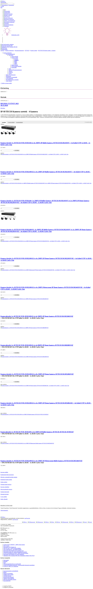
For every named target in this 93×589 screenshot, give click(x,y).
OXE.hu (2, 50)
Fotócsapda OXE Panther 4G (9, 547)
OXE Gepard (6, 545)
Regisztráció (11, 5)
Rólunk (4, 572)
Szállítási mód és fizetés (8, 574)
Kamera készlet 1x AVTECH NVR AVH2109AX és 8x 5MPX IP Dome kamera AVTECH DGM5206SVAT (37, 374)
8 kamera (16, 59)
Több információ (4, 510)
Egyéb (10, 73)
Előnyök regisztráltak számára (9, 579)
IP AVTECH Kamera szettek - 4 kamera (46, 50)
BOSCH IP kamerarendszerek (15, 70)
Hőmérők (5, 561)
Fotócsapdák (7, 11)
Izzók (4, 562)
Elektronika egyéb (15, 35)
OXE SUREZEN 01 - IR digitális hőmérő (12, 549)
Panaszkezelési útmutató (8, 577)
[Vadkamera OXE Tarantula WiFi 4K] (9, 46)
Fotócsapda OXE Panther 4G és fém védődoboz (13, 554)
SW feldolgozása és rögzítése (12, 79)
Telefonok (6, 26)
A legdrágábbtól (19, 122)
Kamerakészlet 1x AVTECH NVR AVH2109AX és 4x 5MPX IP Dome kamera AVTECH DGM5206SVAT (37, 316)
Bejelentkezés (5, 5)
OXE (10, 68)
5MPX (15, 62)
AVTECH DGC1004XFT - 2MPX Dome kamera (14, 544)
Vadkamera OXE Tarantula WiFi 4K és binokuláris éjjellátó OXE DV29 (18, 555)
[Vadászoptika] (4, 49)
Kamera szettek (33, 50)
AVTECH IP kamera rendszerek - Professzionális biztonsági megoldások (19, 565)
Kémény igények (8, 15)
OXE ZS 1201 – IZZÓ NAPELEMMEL (12, 548)
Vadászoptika (7, 12)
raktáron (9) (3, 91)
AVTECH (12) (4, 100)
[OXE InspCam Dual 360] (6, 45)
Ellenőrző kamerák (8, 14)
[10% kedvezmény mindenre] (7, 44)
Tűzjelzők (6, 23)
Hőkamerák (8, 76)
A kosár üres (2, 7)
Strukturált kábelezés (8, 24)
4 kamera (16, 60)
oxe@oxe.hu (3, 2)
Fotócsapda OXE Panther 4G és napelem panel (13, 550)
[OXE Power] (4, 48)
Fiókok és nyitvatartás (8, 573)
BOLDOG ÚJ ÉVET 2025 (10, 104)
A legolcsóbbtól (11, 122)
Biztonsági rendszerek (9, 19)
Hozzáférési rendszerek (9, 22)
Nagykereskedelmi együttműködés (10, 571)
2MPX (15, 63)
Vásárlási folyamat (7, 575)
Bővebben (3, 108)
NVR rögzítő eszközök (16, 66)
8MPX (15, 61)
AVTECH (27, 50)
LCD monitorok (9, 78)
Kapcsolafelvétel (6, 580)
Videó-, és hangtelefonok (9, 20)
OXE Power (7, 16)
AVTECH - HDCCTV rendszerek (10, 566)
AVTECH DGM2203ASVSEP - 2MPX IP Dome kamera (15, 553)
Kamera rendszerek (8, 18)
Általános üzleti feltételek (8, 578)
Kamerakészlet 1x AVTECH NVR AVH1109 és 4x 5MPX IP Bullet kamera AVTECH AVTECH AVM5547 (37, 432)
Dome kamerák (14, 56)
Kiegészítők (14, 67)
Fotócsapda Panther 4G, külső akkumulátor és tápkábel (15, 552)
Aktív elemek (9, 81)
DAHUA (11, 72)
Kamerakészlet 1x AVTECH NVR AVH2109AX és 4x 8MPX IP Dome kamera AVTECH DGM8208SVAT (37, 345)
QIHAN (10, 71)
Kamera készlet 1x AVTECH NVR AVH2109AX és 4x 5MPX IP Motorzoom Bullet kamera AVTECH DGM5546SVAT (41, 461)
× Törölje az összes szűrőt (6, 83)
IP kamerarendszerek (19, 50)
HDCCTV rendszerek (11, 74)
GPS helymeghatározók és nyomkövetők (12, 563)
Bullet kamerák (14, 65)
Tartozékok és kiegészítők (11, 77)
